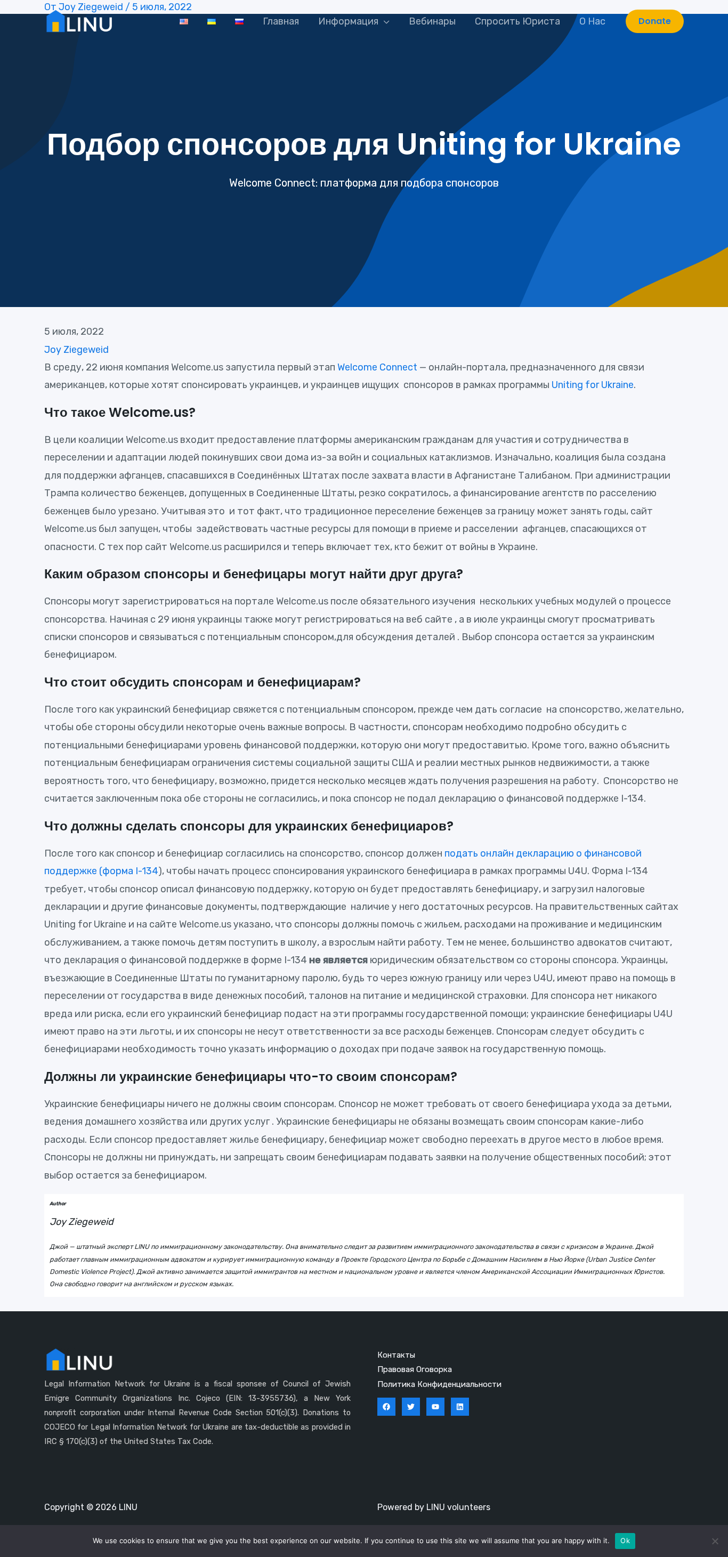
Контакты (396, 1355)
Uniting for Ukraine (593, 385)
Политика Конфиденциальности (439, 1384)
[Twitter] (411, 1407)
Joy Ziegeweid (76, 350)
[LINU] (79, 20)
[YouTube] (435, 1407)
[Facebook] (386, 1407)
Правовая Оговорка (414, 1369)
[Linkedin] (460, 1407)
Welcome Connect (377, 367)
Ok (625, 1540)
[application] (384, 21)
